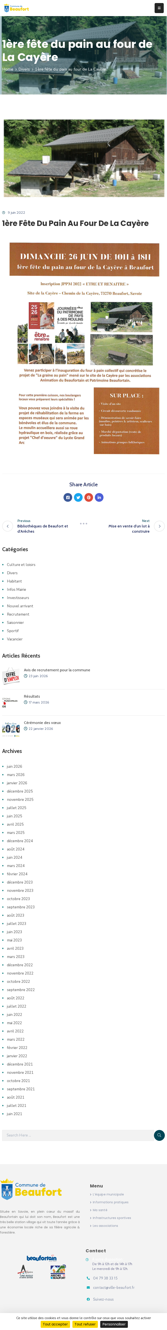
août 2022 (15, 998)
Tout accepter (55, 1324)
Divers (24, 69)
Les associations (105, 1226)
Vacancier (15, 639)
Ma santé (100, 1210)
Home (7, 69)
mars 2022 (16, 1039)
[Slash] (83, 523)
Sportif (13, 630)
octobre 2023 (18, 898)
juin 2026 (14, 766)
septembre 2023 (21, 907)
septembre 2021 (21, 1089)
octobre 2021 (18, 1080)
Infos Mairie (16, 589)
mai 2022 (14, 1022)
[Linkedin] (99, 497)
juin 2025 (14, 816)
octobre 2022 (18, 981)
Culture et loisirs (21, 564)
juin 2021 (14, 1113)
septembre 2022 (21, 989)
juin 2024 (14, 857)
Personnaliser (114, 1324)
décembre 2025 (20, 791)
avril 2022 (15, 1031)
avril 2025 (15, 824)
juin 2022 (14, 1014)
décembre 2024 (20, 840)
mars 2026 (16, 774)
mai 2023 (14, 940)
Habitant (14, 581)
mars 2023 (16, 956)
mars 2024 (16, 865)
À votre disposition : (108, 1259)
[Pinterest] (88, 497)
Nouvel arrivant (20, 606)
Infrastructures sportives (112, 1218)
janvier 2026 (17, 783)
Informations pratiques (111, 1202)
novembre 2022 (20, 973)
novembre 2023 (20, 890)
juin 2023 (14, 931)
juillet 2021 (16, 1105)
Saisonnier (15, 622)
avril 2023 (15, 948)
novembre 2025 (20, 799)
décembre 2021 (20, 1064)
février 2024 (17, 874)
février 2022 (17, 1047)
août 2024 (15, 849)
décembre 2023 (20, 882)
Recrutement (18, 614)
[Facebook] (67, 497)
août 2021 (15, 1097)
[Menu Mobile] (159, 8)
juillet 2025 (16, 807)
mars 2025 (16, 832)
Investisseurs (18, 597)
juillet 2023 (16, 923)
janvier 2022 (17, 1056)
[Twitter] (78, 497)
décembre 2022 (20, 965)
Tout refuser (85, 1324)
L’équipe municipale (108, 1194)
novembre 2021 (20, 1072)
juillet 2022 (16, 1006)
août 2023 (15, 915)
